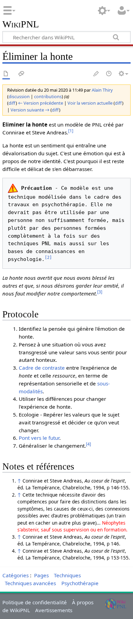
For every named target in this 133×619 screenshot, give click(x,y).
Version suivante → (30, 110)
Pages (41, 575)
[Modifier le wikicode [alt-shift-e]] (96, 74)
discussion (19, 96)
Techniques (67, 575)
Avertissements (53, 610)
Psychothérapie (80, 583)
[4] (88, 444)
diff (12, 103)
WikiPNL (20, 24)
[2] (48, 257)
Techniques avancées (30, 583)
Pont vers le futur (39, 437)
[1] (70, 131)
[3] (99, 292)
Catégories (15, 575)
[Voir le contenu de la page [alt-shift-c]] (6, 74)
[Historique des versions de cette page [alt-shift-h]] (109, 74)
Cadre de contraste (42, 367)
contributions (48, 96)
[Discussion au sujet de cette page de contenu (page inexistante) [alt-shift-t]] (21, 74)
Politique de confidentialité (34, 602)
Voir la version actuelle (90, 103)
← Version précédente (40, 103)
